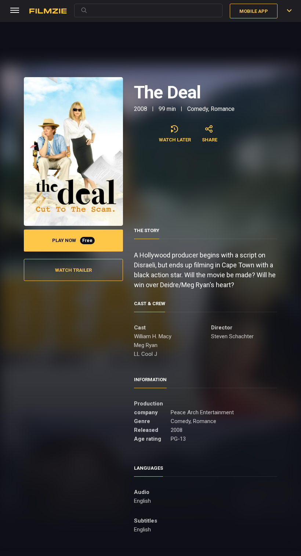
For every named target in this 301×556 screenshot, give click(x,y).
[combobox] (148, 10)
